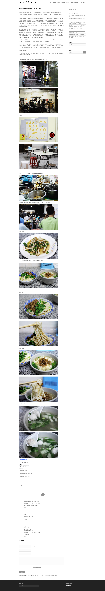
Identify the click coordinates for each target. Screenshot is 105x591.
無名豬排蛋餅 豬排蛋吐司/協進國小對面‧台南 (28, 477)
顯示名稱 (34, 546)
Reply (25, 507)
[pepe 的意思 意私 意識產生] (28, 2)
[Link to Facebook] (80, 2)
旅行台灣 (54, 2)
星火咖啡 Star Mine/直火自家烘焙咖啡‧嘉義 (76, 37)
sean (24, 14)
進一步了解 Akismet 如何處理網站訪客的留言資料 (47, 575)
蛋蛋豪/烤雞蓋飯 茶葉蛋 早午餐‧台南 (27, 474)
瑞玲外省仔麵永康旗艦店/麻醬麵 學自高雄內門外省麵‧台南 (77, 12)
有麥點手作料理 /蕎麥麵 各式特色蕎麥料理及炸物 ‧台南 (77, 31)
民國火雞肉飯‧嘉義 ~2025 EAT (26, 476)
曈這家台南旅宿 (24, 12)
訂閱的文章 (63, 2)
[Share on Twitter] (21, 485)
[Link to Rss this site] (81, 2)
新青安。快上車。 (73, 9)
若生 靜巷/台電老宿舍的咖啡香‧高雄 (77, 29)
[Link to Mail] (83, 2)
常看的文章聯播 (68, 585)
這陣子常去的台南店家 (74, 2)
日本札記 (58, 2)
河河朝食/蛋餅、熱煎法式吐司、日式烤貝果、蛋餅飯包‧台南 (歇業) (77, 23)
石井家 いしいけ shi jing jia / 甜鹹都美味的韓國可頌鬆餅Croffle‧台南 (77, 26)
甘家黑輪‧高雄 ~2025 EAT (25, 471)
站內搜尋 (67, 2)
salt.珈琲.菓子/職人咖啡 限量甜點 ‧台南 (77, 16)
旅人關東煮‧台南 (24, 470)
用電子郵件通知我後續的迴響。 (37, 567)
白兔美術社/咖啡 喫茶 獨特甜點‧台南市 (77, 19)
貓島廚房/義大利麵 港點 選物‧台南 (76, 34)
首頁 (51, 2)
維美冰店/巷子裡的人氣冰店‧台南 (26, 473)
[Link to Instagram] (85, 2)
